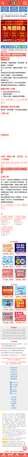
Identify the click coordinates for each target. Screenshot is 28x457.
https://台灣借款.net (8, 100)
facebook (15, 382)
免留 (20, 338)
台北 (3, 330)
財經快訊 (14, 368)
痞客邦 (14, 391)
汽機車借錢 (14, 10)
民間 (19, 330)
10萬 (6, 333)
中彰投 (14, 401)
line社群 (15, 385)
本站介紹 (14, 372)
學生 (24, 335)
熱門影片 (14, 370)
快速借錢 (14, 8)
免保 (14, 335)
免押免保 (23, 330)
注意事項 (14, 374)
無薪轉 (16, 338)
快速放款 (14, 333)
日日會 (7, 338)
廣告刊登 (14, 376)
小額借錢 (5, 8)
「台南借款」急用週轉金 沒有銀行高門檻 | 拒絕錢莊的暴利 (20, 218)
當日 (18, 333)
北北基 (14, 397)
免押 (11, 335)
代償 (3, 163)
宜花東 (14, 408)
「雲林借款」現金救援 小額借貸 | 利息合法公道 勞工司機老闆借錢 (7, 229)
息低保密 (14, 330)
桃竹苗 (14, 399)
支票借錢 (23, 10)
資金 (10, 330)
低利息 (16, 163)
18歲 (7, 330)
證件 (8, 335)
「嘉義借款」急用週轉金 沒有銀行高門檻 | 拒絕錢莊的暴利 (7, 218)
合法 (21, 335)
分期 (18, 335)
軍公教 (3, 338)
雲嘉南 (14, 404)
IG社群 (14, 387)
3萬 (3, 333)
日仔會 (12, 338)
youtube (14, 393)
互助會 (24, 338)
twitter (14, 389)
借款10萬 (9, 163)
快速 (10, 333)
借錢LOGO (14, 3)
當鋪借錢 (5, 10)
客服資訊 (14, 379)
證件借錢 (23, 8)
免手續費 (23, 333)
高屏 (13, 406)
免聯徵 (4, 335)
